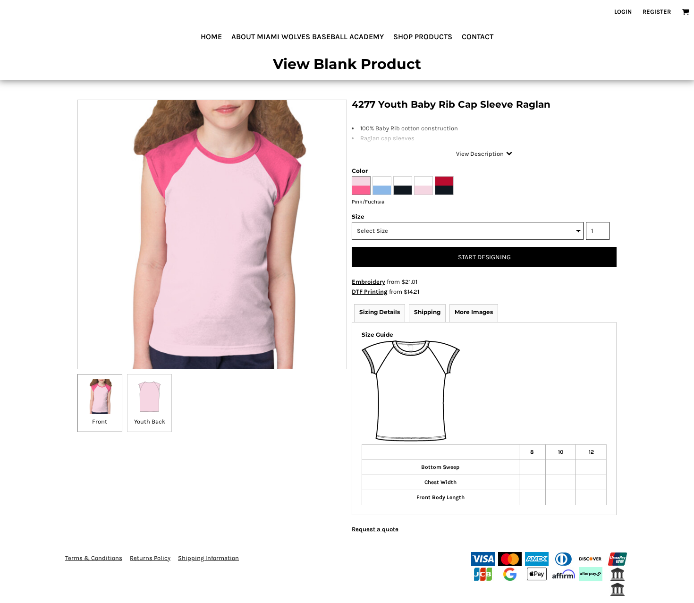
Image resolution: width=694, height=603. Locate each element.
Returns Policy (150, 557)
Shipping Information (208, 557)
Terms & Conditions (93, 557)
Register (657, 11)
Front (99, 421)
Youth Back (149, 421)
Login (623, 11)
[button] (685, 12)
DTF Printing (370, 291)
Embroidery (368, 281)
